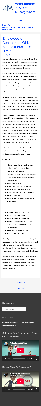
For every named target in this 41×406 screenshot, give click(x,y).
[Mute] (32, 359)
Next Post (20, 288)
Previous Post (20, 282)
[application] (20, 350)
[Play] (5, 359)
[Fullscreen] (36, 359)
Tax (3, 55)
